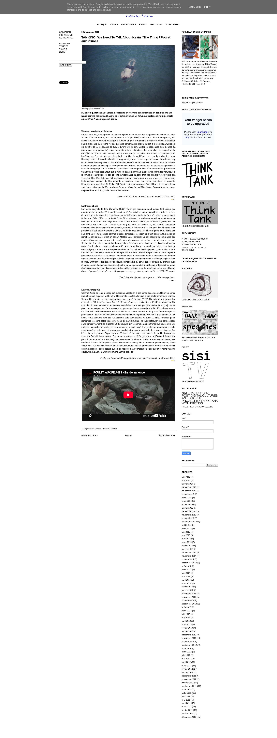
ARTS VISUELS (128, 24)
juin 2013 (186, 614)
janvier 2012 (187, 672)
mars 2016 (187, 501)
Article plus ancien (167, 435)
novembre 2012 (189, 638)
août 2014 (186, 566)
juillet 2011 (186, 693)
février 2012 (187, 669)
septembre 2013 (189, 604)
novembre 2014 (189, 556)
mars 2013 (187, 624)
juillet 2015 (187, 528)
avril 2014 (186, 580)
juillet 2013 (187, 611)
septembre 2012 (189, 645)
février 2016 (187, 504)
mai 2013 (186, 617)
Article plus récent (89, 435)
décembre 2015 (189, 511)
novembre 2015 (189, 515)
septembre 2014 (189, 563)
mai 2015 (186, 535)
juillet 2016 (187, 497)
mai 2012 (186, 658)
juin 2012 (186, 655)
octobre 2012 (188, 641)
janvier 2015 (187, 549)
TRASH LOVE (188, 250)
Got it (207, 7)
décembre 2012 (189, 635)
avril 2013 (186, 621)
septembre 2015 (189, 521)
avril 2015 (186, 539)
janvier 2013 (187, 631)
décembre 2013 (189, 593)
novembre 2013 (189, 597)
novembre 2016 (189, 491)
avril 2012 (186, 662)
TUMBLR (63, 49)
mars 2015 (187, 542)
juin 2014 (186, 573)
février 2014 (187, 586)
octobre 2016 (188, 494)
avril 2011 (186, 703)
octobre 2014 (188, 559)
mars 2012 (187, 665)
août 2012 (186, 648)
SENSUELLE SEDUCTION (194, 247)
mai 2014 (186, 576)
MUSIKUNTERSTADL (191, 244)
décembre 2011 (189, 676)
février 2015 (187, 545)
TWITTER (63, 46)
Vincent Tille (99, 109)
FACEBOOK (64, 43)
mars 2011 (186, 706)
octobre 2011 (188, 683)
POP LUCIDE (156, 24)
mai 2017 (186, 480)
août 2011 (186, 689)
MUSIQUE (102, 24)
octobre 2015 (188, 518)
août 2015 (186, 525)
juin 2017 (186, 477)
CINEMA (114, 24)
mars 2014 (187, 583)
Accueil (128, 435)
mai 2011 (186, 700)
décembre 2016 (189, 487)
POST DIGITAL (173, 24)
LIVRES (142, 24)
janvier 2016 (187, 508)
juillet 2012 (187, 652)
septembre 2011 (189, 686)
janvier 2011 (187, 713)
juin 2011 (186, 696)
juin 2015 (186, 532)
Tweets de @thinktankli (192, 102)
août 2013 (186, 607)
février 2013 (187, 628)
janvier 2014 (187, 590)
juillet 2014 (187, 569)
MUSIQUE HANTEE (191, 241)
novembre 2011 (189, 679)
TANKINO (113, 429)
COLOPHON (65, 32)
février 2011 (187, 710)
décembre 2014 (189, 552)
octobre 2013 (188, 600)
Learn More (195, 7)
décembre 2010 (189, 717)
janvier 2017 (187, 484)
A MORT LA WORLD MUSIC (195, 239)
